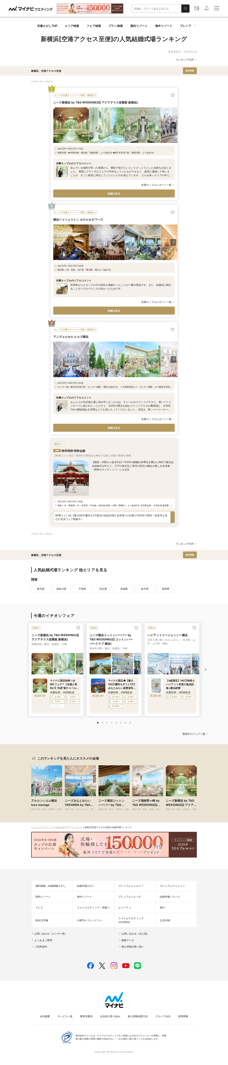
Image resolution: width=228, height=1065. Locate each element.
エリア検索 (72, 26)
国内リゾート (139, 26)
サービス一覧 (64, 1016)
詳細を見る (114, 193)
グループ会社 (163, 1016)
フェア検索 (94, 26)
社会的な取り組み (110, 1016)
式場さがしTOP (47, 26)
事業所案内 (86, 1016)
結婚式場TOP (62, 827)
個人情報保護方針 (138, 1016)
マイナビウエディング (42, 827)
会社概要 (45, 1016)
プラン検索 (115, 26)
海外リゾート (163, 26)
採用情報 (183, 1016)
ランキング (76, 827)
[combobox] (156, 8)
